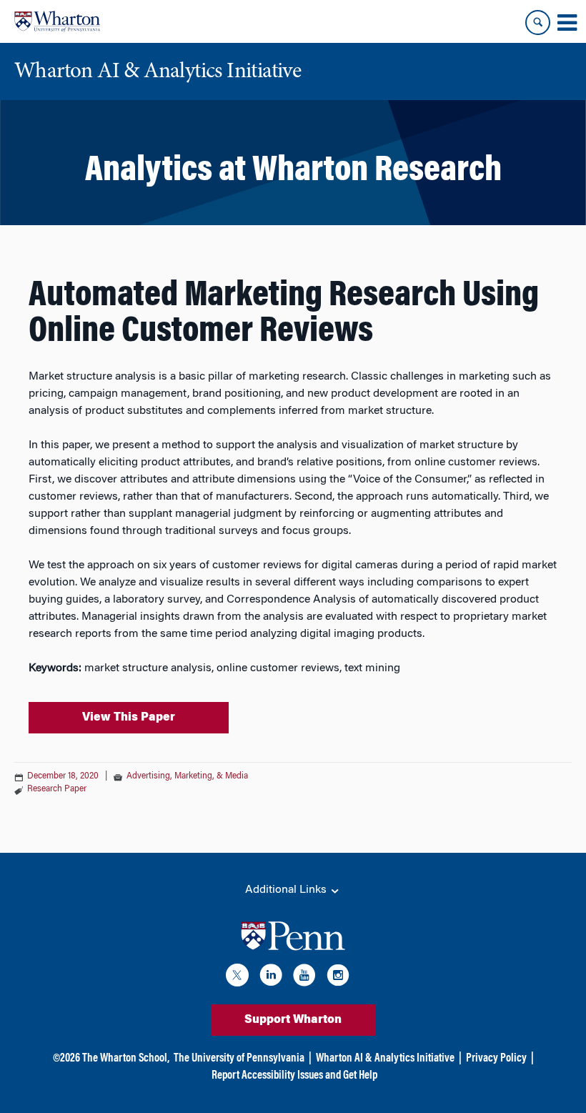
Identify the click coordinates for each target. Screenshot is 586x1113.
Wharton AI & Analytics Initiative (385, 1058)
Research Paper (56, 789)
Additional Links (287, 890)
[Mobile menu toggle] (566, 23)
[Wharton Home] (57, 21)
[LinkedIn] (270, 977)
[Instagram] (338, 977)
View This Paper (128, 717)
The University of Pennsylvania (239, 1058)
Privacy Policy (496, 1058)
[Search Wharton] (537, 22)
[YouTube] (304, 977)
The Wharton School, (125, 1058)
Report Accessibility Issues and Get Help (294, 1076)
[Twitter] (237, 977)
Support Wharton (293, 1020)
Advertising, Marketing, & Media (187, 776)
